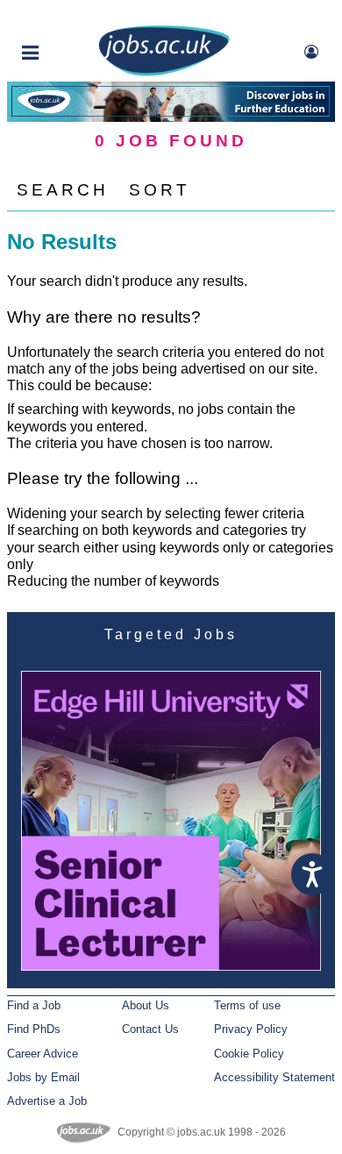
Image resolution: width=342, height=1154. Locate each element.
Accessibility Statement (274, 1077)
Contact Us (150, 1029)
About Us (145, 1005)
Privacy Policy (251, 1029)
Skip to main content (70, 15)
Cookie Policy (249, 1053)
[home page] (164, 72)
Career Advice (42, 1053)
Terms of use (247, 1005)
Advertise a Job (47, 1101)
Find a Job (34, 1005)
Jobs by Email (43, 1077)
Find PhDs (34, 1029)
